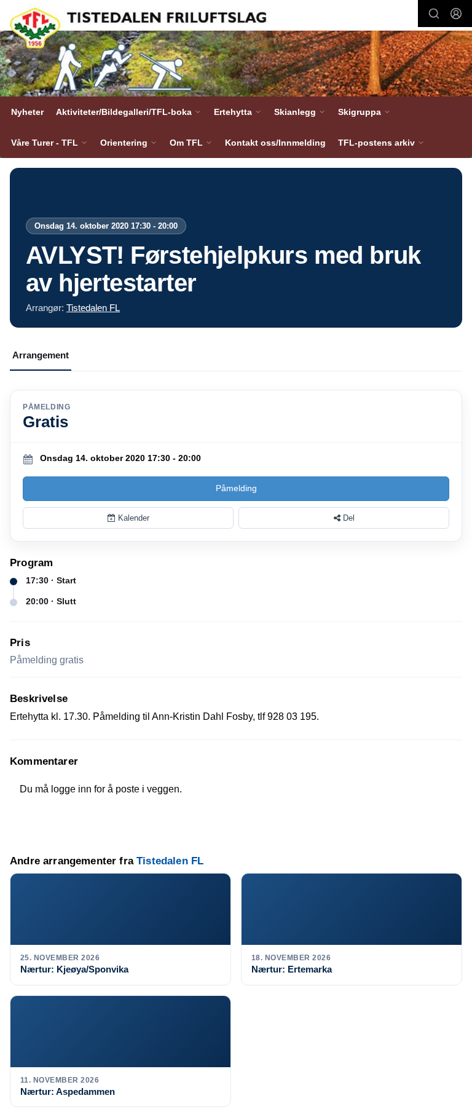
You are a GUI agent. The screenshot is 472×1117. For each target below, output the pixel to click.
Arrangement (40, 355)
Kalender (132, 518)
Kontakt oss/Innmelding (275, 143)
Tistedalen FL (93, 307)
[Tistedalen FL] (236, 50)
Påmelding (236, 488)
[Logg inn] (456, 13)
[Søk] (434, 13)
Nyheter (27, 112)
